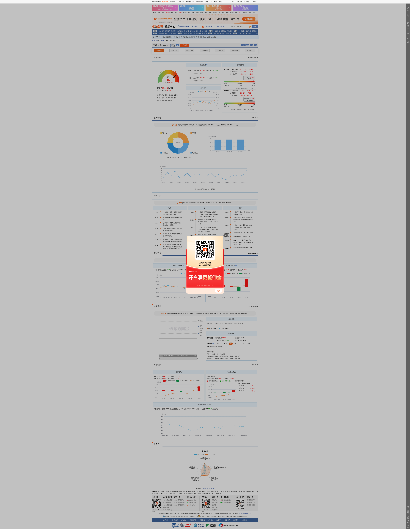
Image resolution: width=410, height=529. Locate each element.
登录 (233, 2)
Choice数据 (214, 2)
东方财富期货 (199, 2)
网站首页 (154, 2)
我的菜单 (239, 2)
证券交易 (246, 2)
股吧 (220, 2)
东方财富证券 (190, 2)
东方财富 (172, 2)
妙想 (207, 2)
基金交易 (254, 2)
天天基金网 (181, 2)
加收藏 (159, 2)
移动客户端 (165, 2)
